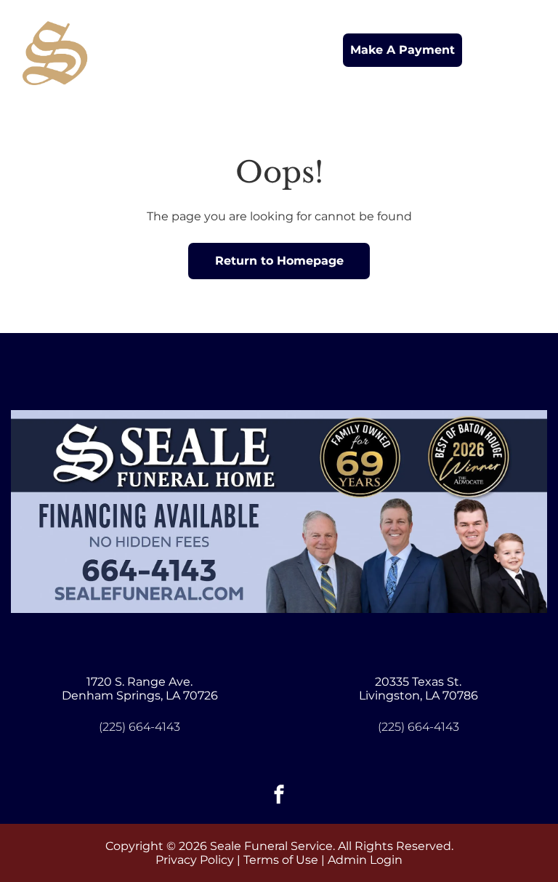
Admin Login (365, 860)
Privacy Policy (194, 860)
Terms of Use (280, 860)
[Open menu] (524, 50)
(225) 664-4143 (139, 727)
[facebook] (279, 795)
